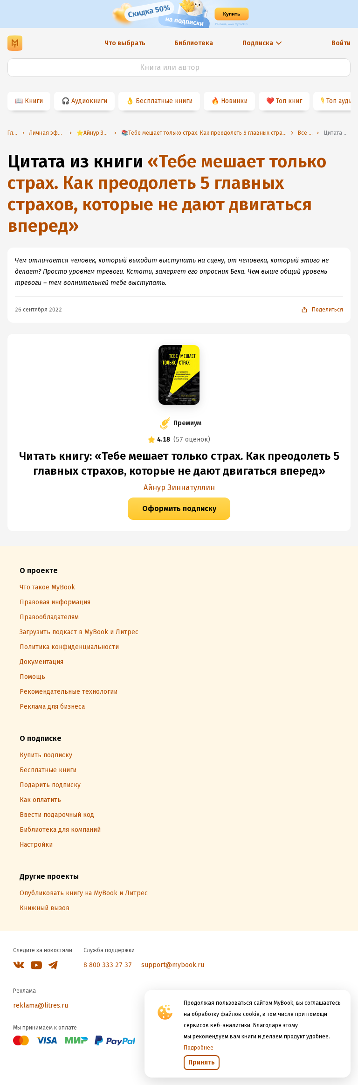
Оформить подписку (179, 508)
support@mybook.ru (172, 965)
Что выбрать (124, 43)
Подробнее (198, 1047)
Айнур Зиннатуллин (179, 487)
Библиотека (193, 43)
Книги (34, 101)
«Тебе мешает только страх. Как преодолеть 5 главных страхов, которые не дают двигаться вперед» (166, 193)
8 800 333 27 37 (107, 965)
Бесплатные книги (164, 101)
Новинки (234, 101)
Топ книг (289, 101)
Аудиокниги (89, 101)
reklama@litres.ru (40, 1005)
